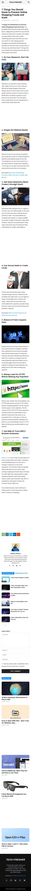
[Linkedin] (14, 534)
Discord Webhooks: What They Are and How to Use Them (14, 772)
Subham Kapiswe (7, 20)
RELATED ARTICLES (7, 573)
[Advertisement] (15, 116)
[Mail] (17, 566)
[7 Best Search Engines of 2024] (6, 579)
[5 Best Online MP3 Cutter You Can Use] (6, 619)
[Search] (28, 2)
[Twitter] (11, 534)
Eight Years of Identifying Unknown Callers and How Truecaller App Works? (15, 175)
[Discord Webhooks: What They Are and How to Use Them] (15, 762)
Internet (8, 6)
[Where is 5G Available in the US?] (6, 603)
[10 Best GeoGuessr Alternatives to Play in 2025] (15, 688)
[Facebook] (7, 534)
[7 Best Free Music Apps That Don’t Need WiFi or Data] (6, 587)
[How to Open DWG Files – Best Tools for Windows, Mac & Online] (15, 712)
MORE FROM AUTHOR (21, 573)
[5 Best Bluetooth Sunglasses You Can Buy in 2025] (15, 785)
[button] (2, 2)
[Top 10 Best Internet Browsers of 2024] (6, 595)
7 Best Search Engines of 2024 (20, 577)
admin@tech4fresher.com (19, 875)
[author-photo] (16, 551)
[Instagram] (13, 566)
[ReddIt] (18, 534)
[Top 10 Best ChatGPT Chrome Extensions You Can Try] (6, 611)
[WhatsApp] (3, 534)
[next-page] (5, 625)
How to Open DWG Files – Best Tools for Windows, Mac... (15, 722)
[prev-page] (3, 625)
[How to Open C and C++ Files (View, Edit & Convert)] (15, 835)
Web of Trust (6, 458)
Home (3, 6)
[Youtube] (24, 880)
